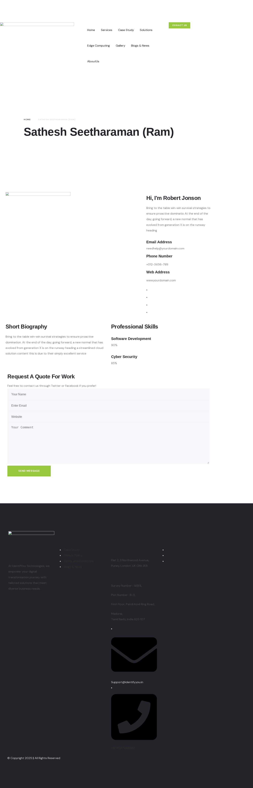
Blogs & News (73, 567)
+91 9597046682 (123, 748)
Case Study (72, 550)
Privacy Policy (73, 555)
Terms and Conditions (79, 561)
